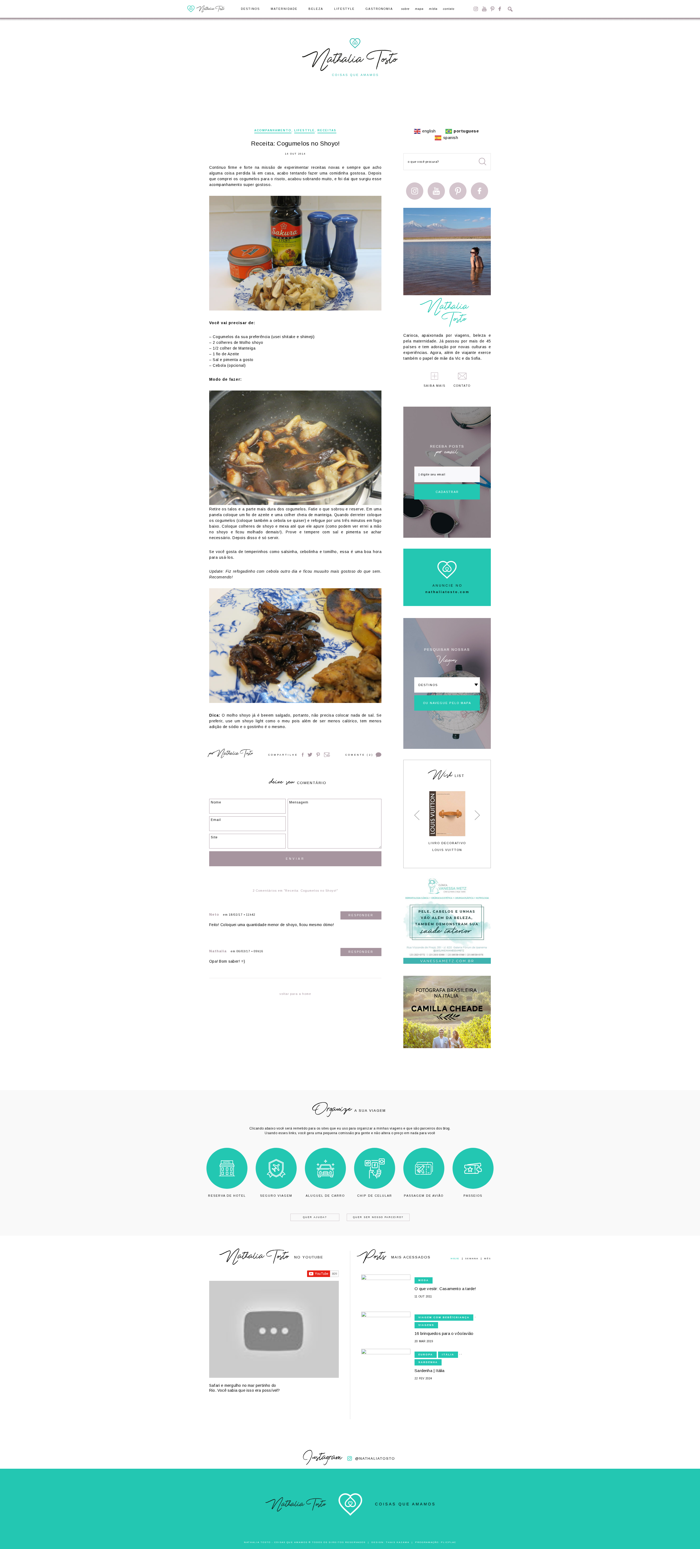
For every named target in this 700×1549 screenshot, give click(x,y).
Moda (423, 1280)
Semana (471, 1259)
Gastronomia (379, 9)
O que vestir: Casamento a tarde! (445, 1288)
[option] (447, 821)
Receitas (326, 130)
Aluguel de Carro (325, 1195)
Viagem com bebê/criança (443, 1317)
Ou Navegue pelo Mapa (447, 703)
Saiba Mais (434, 385)
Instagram (476, 8)
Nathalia (218, 951)
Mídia (433, 9)
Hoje (455, 1259)
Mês (487, 1259)
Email (327, 754)
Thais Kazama (397, 1542)
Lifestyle (344, 9)
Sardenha (428, 1362)
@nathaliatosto (375, 1458)
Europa (425, 1354)
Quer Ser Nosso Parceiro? (378, 1217)
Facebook (499, 8)
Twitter (310, 754)
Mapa (419, 9)
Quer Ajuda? (315, 1217)
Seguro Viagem (276, 1195)
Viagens (426, 1325)
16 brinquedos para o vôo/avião (444, 1333)
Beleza (315, 9)
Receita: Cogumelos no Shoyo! (295, 143)
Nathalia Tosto (234, 754)
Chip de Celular (374, 1195)
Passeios (472, 1195)
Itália (448, 1354)
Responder (361, 915)
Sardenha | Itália (429, 1370)
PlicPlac (448, 1542)
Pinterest (492, 8)
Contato (448, 9)
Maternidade (284, 9)
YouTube (484, 8)
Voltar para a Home (295, 993)
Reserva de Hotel (227, 1195)
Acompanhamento (272, 130)
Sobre (405, 9)
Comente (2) (359, 754)
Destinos (250, 9)
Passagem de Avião (424, 1195)
